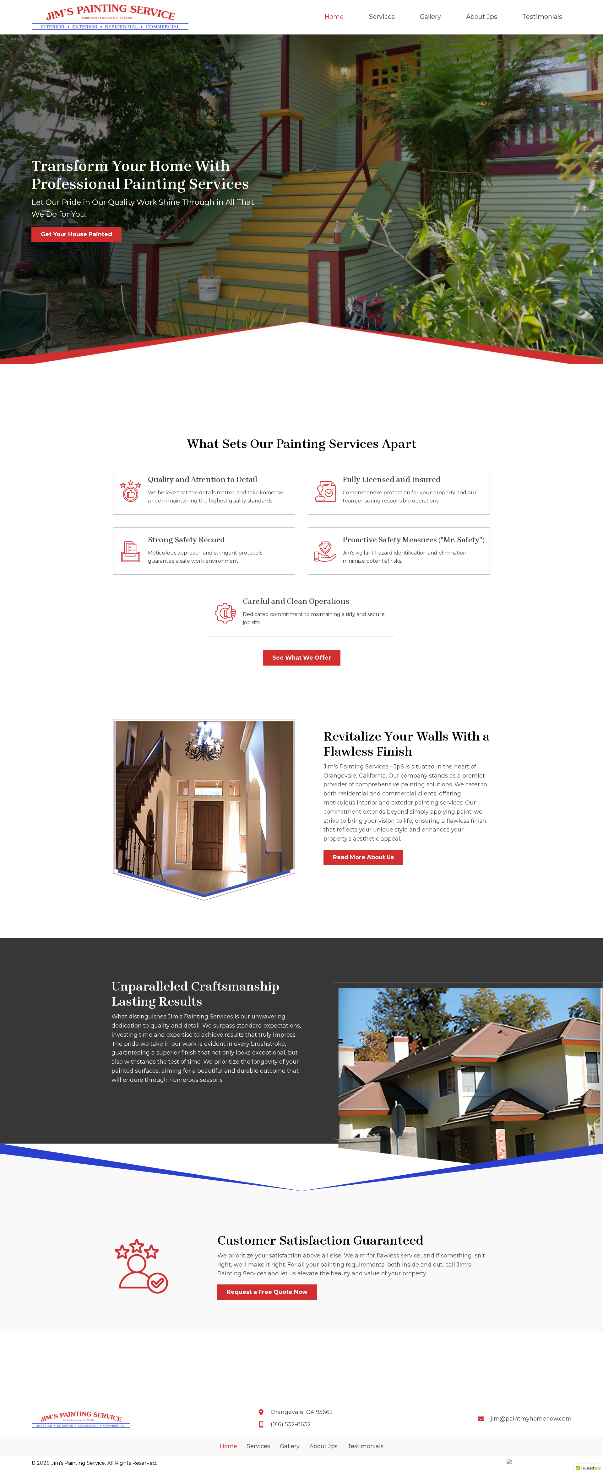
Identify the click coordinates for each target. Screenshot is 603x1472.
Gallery (290, 1446)
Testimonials (365, 1446)
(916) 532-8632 (291, 1424)
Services (258, 1446)
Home (228, 1446)
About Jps (323, 1446)
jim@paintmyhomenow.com (531, 1418)
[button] (76, 234)
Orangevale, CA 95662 (302, 1412)
